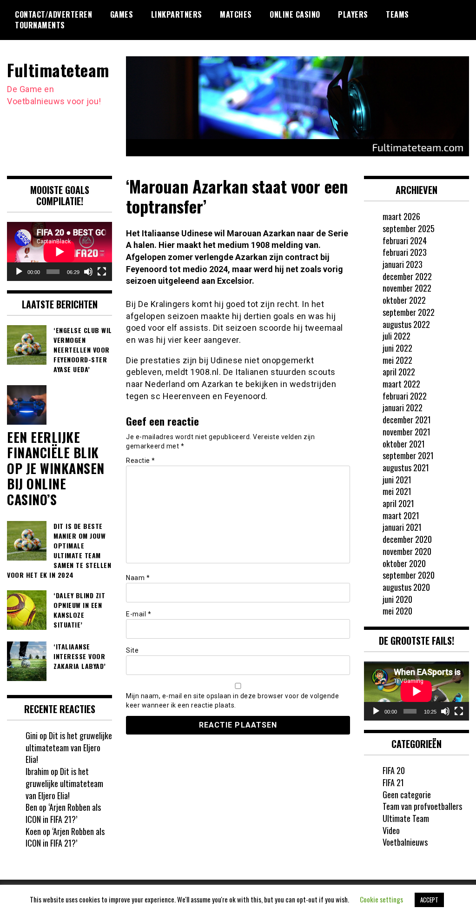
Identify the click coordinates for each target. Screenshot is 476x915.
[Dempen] (88, 271)
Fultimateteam (58, 69)
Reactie (140, 460)
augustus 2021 (406, 467)
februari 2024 (405, 240)
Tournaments (40, 25)
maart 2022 (401, 384)
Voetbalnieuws (405, 842)
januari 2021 (402, 527)
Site (132, 650)
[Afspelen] (19, 271)
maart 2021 (401, 515)
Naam (138, 577)
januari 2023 (403, 264)
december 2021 (407, 420)
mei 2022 (397, 360)
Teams (397, 14)
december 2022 (407, 276)
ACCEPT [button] (429, 899)
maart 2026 (401, 216)
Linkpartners (176, 14)
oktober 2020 (404, 563)
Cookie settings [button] (381, 899)
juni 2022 (397, 348)
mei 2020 (397, 611)
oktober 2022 (404, 300)
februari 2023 (405, 252)
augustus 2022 (406, 324)
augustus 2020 (406, 587)
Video (391, 830)
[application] (59, 251)
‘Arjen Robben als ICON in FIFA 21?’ (63, 813)
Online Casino (295, 14)
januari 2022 (403, 407)
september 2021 (408, 455)
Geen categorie (407, 794)
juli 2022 (396, 336)
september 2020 (409, 575)
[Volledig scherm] (101, 271)
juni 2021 (397, 480)
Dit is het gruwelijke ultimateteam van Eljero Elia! (69, 747)
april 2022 (399, 372)
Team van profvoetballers (422, 806)
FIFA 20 (394, 770)
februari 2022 (405, 396)
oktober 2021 (404, 444)
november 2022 (407, 288)
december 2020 (407, 539)
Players (353, 14)
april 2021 (398, 503)
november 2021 (406, 432)
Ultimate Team (406, 818)
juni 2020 (397, 599)
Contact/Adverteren (53, 14)
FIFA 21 (393, 782)
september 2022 (409, 312)
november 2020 (407, 551)
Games (121, 14)
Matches (236, 14)
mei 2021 (397, 491)
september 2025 (409, 228)
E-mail (138, 614)
